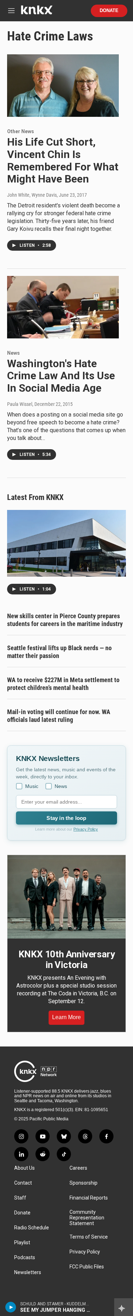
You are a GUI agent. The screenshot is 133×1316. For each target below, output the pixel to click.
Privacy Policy (85, 829)
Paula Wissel (19, 404)
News (13, 353)
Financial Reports (89, 1198)
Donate (109, 10)
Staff (20, 1198)
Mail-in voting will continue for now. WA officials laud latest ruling (58, 715)
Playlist (22, 1242)
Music (31, 786)
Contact (23, 1183)
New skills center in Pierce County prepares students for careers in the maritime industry (65, 619)
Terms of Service (89, 1237)
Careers (78, 1168)
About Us (24, 1168)
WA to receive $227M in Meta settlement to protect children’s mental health (63, 683)
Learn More (66, 1017)
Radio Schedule (31, 1227)
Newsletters (27, 1272)
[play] (10, 1307)
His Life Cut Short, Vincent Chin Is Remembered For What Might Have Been (62, 160)
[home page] (36, 13)
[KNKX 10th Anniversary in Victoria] (66, 897)
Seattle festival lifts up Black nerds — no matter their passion (59, 651)
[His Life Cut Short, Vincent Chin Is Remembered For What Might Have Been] (63, 85)
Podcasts (24, 1257)
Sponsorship (84, 1183)
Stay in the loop (66, 818)
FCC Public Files (87, 1266)
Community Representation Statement (87, 1217)
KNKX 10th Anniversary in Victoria (66, 959)
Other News (20, 131)
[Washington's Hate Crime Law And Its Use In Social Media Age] (63, 307)
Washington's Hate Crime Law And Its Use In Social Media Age (61, 376)
